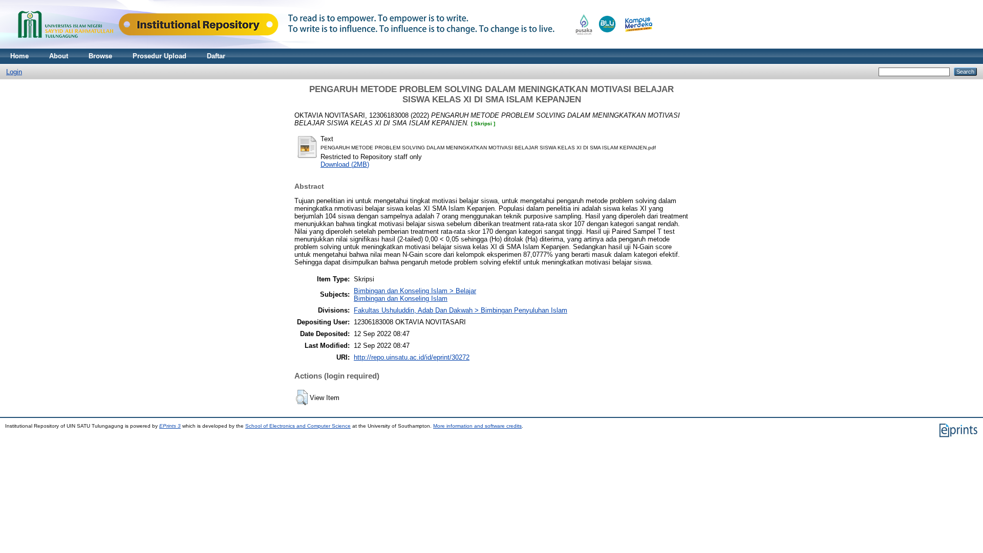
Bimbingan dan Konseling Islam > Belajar (415, 291)
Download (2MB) (344, 164)
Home (19, 56)
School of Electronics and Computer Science (298, 426)
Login (14, 72)
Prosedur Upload (159, 56)
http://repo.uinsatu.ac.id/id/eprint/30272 (411, 357)
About (58, 56)
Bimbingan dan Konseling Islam (400, 298)
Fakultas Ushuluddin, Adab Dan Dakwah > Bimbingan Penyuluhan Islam (460, 310)
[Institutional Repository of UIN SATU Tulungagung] (333, 46)
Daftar (216, 56)
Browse (100, 56)
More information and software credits (477, 426)
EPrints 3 (170, 426)
